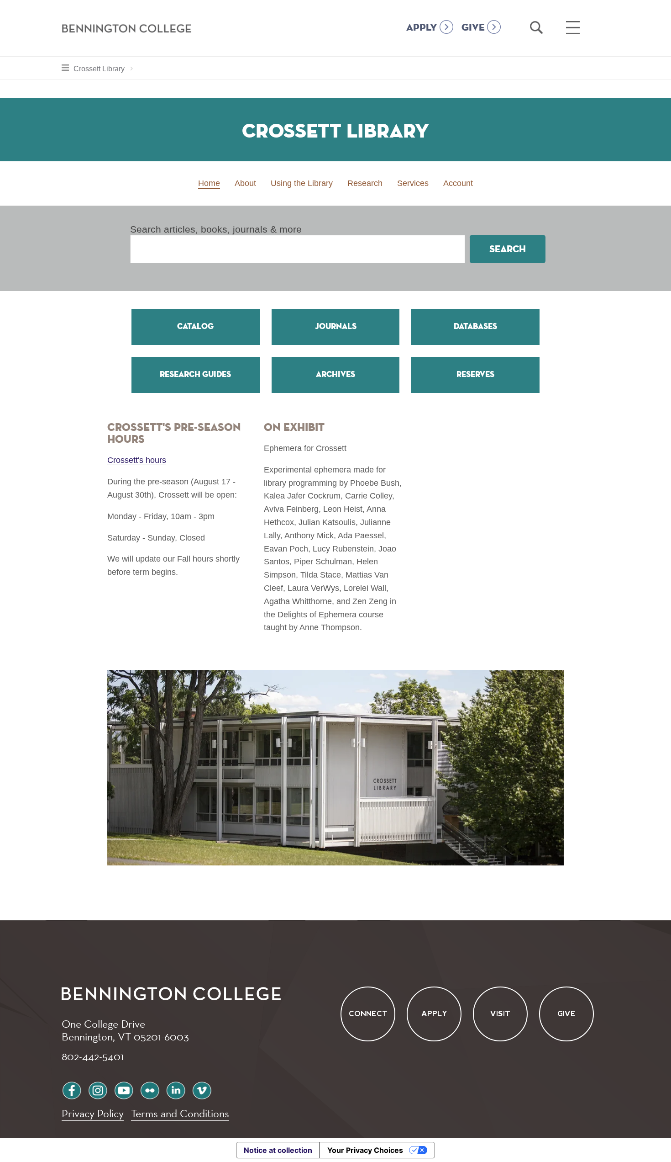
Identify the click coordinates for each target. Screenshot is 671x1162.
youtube (124, 1089)
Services (413, 183)
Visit (500, 1014)
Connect (368, 1014)
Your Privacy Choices (365, 1150)
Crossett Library (105, 68)
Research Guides (195, 375)
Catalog (195, 327)
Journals (335, 327)
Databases (475, 327)
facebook (72, 1089)
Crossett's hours (136, 460)
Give (566, 1014)
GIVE (473, 28)
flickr (150, 1089)
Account (458, 183)
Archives (335, 375)
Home (209, 183)
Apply (434, 1014)
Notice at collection (278, 1150)
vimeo (202, 1089)
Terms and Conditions (180, 1113)
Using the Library (302, 183)
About (245, 183)
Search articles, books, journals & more (216, 229)
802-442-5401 (93, 1056)
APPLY (421, 28)
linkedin (176, 1089)
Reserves (475, 375)
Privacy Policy (93, 1113)
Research (365, 183)
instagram (98, 1089)
